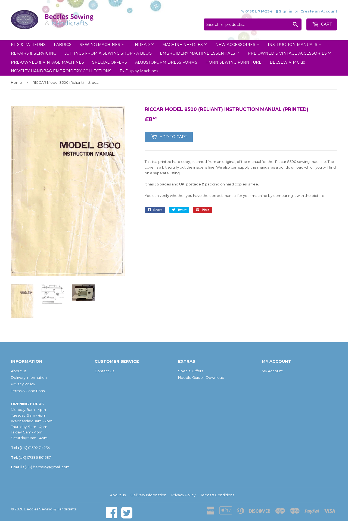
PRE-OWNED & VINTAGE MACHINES (47, 62)
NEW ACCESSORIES (235, 44)
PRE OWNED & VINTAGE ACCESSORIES (288, 53)
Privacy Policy (23, 384)
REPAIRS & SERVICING (33, 53)
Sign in (285, 11)
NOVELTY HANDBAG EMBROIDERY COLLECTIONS (61, 71)
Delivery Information (29, 377)
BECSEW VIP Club (287, 62)
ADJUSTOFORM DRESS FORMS (166, 62)
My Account (272, 371)
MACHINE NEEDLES (183, 44)
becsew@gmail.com (51, 467)
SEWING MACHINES (100, 44)
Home (16, 82)
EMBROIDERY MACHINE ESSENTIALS (198, 53)
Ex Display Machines (139, 71)
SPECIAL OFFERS (109, 62)
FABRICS (63, 44)
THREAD (142, 44)
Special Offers (190, 371)
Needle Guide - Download (201, 377)
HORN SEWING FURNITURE (234, 62)
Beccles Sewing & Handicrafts (50, 509)
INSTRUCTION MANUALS (293, 44)
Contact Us (104, 371)
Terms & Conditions (28, 391)
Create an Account (318, 11)
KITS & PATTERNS (28, 44)
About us (18, 371)
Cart (326, 24)
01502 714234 (39, 447)
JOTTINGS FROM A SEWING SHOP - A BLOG (108, 53)
